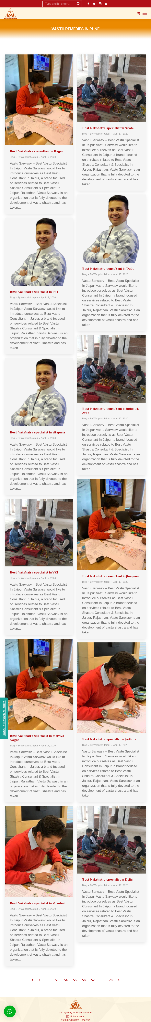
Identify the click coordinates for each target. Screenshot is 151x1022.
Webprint (77, 1012)
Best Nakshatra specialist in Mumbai (37, 903)
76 (110, 980)
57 (93, 980)
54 (65, 980)
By (28, 157)
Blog (12, 157)
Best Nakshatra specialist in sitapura (37, 432)
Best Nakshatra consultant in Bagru (36, 151)
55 (74, 980)
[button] (10, 1011)
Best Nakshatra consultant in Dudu (108, 268)
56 (84, 980)
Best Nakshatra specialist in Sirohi (108, 128)
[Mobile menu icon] (144, 13)
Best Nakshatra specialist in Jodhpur (109, 739)
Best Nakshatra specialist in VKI (34, 572)
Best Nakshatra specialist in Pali (34, 292)
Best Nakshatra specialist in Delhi (107, 879)
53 (56, 980)
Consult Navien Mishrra (4, 718)
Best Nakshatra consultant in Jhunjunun (111, 576)
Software (87, 1012)
